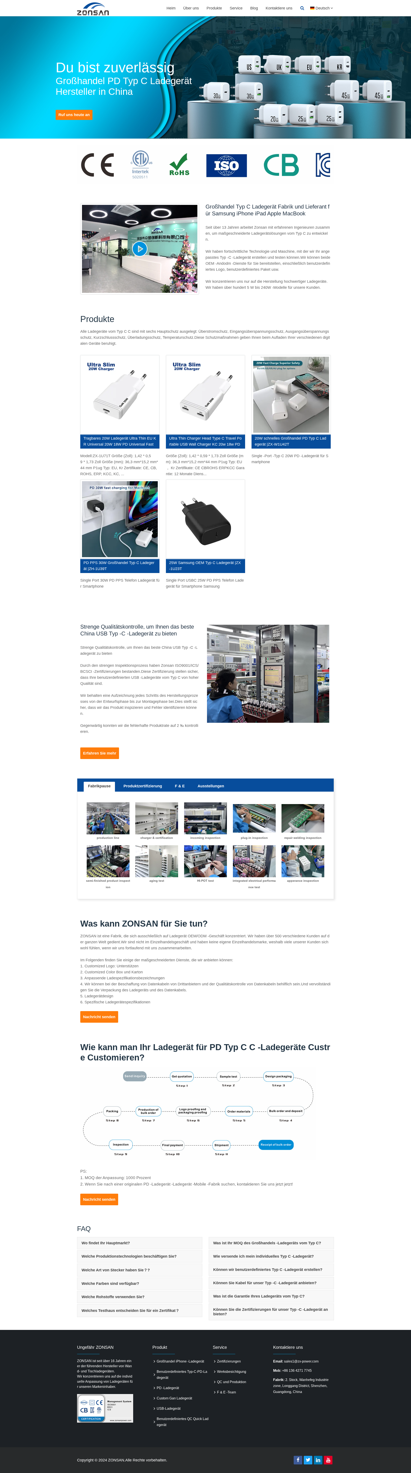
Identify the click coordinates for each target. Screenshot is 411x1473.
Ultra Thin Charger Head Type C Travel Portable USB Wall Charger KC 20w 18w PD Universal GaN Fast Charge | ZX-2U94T (205, 442)
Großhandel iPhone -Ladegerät (180, 1361)
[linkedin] (318, 1460)
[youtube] (328, 1460)
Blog (254, 8)
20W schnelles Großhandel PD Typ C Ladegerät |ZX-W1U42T (290, 441)
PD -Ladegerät (168, 1388)
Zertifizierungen (229, 1361)
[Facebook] (298, 1460)
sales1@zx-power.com (301, 1361)
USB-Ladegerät (168, 1408)
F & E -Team (226, 1392)
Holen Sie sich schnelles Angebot (119, 395)
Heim (171, 8)
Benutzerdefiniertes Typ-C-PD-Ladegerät (182, 1374)
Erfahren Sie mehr (99, 753)
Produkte (214, 8)
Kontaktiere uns (279, 8)
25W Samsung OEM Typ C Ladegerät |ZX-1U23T (205, 566)
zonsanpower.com (98, 8)
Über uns (191, 8)
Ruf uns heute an (74, 115)
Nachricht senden (99, 1017)
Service (236, 8)
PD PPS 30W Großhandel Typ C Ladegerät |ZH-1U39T (118, 566)
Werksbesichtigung (231, 1371)
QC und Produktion (231, 1382)
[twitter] (308, 1460)
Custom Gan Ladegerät (174, 1398)
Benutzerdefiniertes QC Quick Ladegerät (182, 1422)
